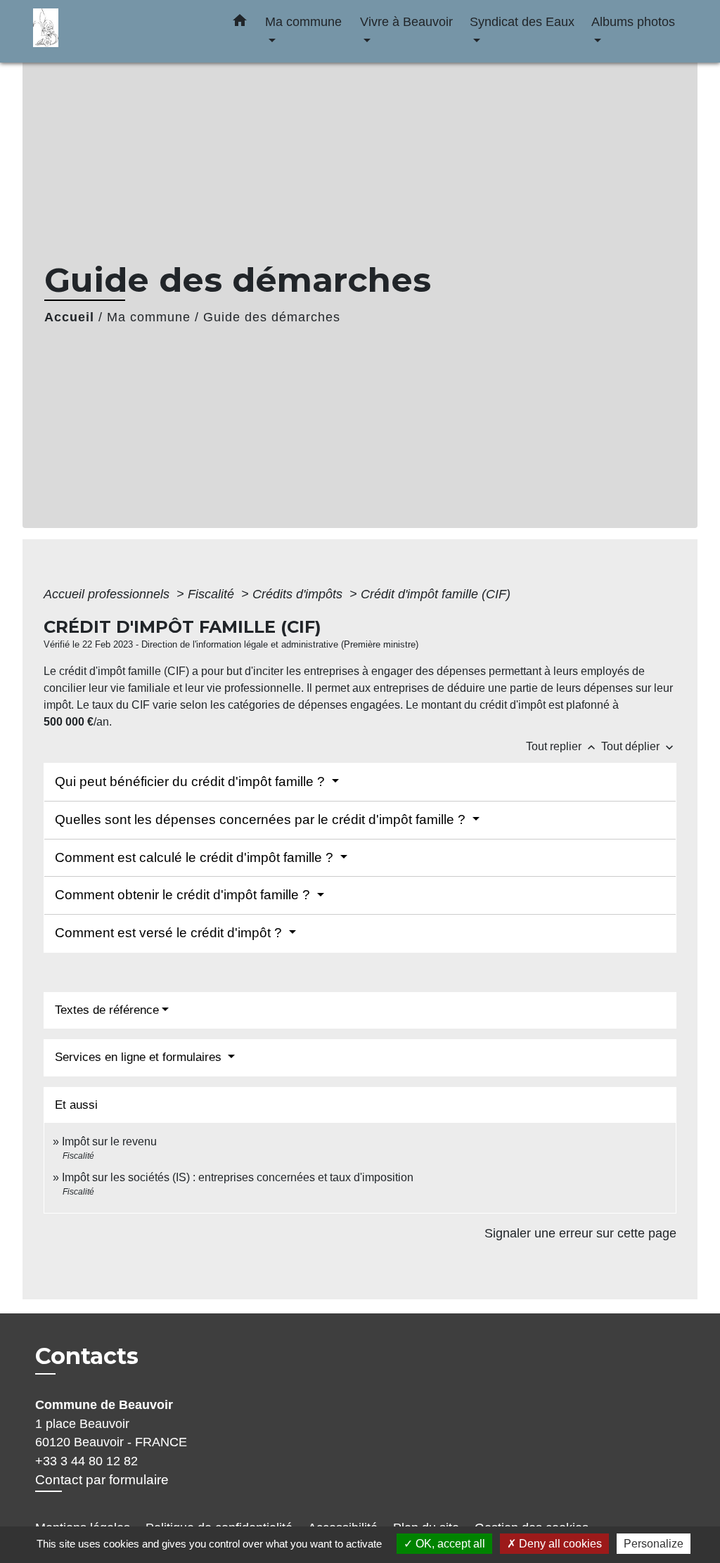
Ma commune (149, 317)
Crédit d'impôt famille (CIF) (435, 594)
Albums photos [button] (633, 21)
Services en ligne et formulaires (140, 1057)
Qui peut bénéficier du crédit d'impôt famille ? (191, 781)
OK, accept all (449, 1544)
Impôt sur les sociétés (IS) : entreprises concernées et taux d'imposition (237, 1177)
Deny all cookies (559, 1544)
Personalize (653, 1544)
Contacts (87, 1356)
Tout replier (562, 746)
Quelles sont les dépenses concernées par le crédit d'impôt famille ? (262, 819)
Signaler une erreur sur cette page (580, 1233)
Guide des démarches (271, 317)
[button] (239, 23)
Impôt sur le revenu (109, 1141)
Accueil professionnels (108, 594)
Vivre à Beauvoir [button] (406, 21)
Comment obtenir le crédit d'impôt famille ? (184, 894)
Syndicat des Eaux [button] (522, 21)
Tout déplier (638, 746)
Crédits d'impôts (299, 594)
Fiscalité (213, 594)
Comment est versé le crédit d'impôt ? (170, 932)
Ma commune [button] (303, 21)
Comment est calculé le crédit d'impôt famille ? (196, 857)
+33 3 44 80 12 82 (86, 1461)
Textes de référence (107, 1010)
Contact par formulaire (102, 1479)
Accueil (69, 317)
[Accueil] (121, 31)
